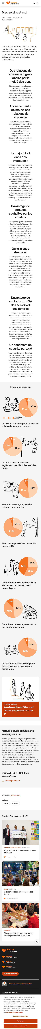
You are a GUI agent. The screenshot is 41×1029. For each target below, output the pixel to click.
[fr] (12, 3)
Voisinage (15, 803)
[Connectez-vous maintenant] (37, 2)
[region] (20, 1011)
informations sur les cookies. (14, 1012)
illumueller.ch (15, 795)
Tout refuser (20, 1021)
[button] (3, 2)
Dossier (6, 803)
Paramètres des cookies (20, 1016)
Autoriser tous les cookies (20, 1026)
